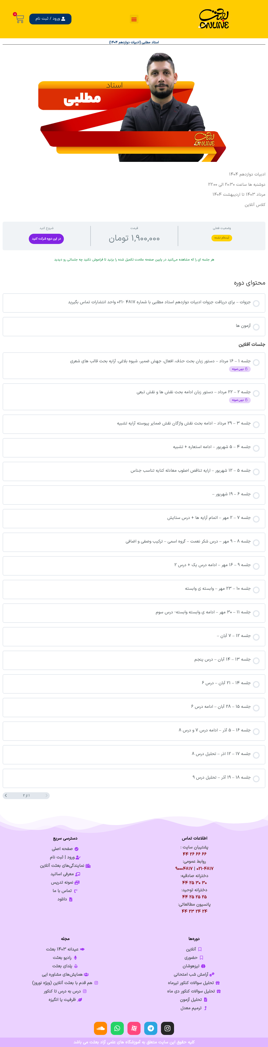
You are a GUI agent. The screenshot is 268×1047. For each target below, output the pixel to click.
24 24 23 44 (194, 911)
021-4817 (205, 869)
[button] (134, 19)
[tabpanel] (134, 189)
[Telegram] (150, 1028)
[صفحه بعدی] (5, 796)
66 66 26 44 (194, 854)
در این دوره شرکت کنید (46, 238)
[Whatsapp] (117, 1028)
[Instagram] (167, 1028)
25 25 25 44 (194, 897)
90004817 (184, 869)
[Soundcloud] (100, 1028)
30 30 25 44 (194, 883)
